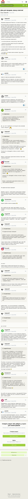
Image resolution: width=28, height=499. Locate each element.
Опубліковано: (10, 20)
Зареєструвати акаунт (14, 436)
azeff (6, 399)
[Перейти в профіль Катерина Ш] (2, 110)
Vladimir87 (6, 12)
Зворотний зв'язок (16, 494)
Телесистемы (8, 199)
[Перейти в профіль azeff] (2, 400)
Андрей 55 (7, 213)
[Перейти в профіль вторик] (2, 58)
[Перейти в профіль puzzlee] (2, 74)
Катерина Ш (7, 109)
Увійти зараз (14, 445)
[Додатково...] (25, 19)
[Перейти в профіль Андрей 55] (2, 214)
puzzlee (6, 73)
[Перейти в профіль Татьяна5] (2, 162)
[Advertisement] (11, 89)
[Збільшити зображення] (6, 53)
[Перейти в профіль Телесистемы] (2, 200)
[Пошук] (22, 2)
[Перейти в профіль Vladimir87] (2, 19)
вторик (6, 57)
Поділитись (14, 452)
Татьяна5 (7, 161)
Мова (9, 494)
